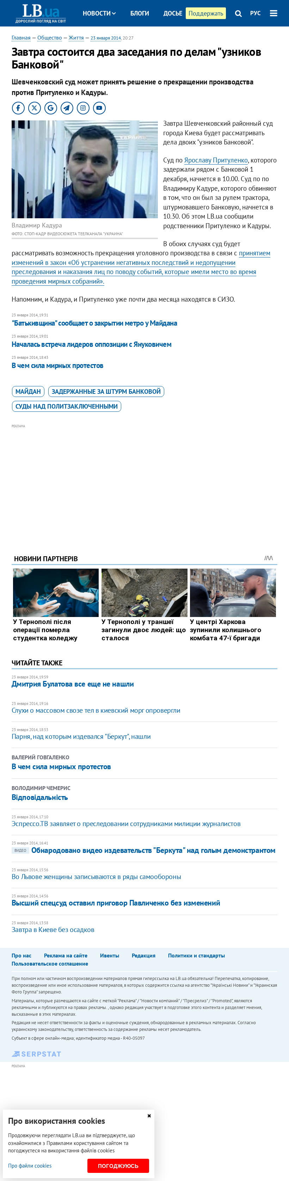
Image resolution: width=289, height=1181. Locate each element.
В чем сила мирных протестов (58, 365)
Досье (173, 13)
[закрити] (149, 1115)
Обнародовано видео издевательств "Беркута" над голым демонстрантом (145, 850)
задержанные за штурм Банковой (106, 391)
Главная (21, 37)
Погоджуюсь (118, 1166)
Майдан (28, 391)
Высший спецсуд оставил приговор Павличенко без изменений (116, 903)
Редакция (143, 955)
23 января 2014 (106, 38)
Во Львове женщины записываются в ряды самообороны (96, 876)
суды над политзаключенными (67, 406)
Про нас (21, 955)
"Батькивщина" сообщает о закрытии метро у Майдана (94, 323)
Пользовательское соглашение (50, 963)
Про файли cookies (29, 1165)
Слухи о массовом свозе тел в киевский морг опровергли (96, 710)
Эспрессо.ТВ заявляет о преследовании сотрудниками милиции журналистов (126, 823)
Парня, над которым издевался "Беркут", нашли (81, 736)
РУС (255, 13)
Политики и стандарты (196, 955)
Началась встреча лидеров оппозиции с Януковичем (91, 344)
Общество (49, 37)
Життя (76, 37)
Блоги (139, 13)
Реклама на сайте (65, 955)
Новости (97, 13)
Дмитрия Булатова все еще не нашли (73, 684)
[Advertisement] (144, 479)
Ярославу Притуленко (216, 160)
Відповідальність (40, 797)
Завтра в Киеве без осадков (53, 929)
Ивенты (109, 955)
